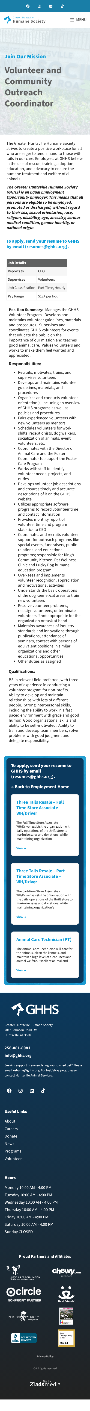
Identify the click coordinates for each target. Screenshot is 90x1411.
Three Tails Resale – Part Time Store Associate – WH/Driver (40, 876)
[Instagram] (39, 6)
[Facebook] (27, 6)
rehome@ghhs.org (26, 1070)
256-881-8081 (17, 1048)
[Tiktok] (62, 6)
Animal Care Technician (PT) (44, 939)
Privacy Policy (45, 1356)
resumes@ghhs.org (46, 247)
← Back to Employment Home (40, 787)
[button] (78, 20)
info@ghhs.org (18, 1055)
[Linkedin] (50, 6)
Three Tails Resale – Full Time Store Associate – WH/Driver (40, 808)
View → (21, 848)
